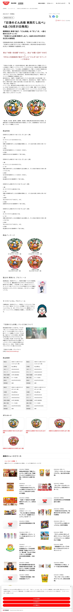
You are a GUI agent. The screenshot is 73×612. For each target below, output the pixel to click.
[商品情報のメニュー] (16, 3)
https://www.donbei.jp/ (12, 351)
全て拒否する (36, 601)
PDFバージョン (63, 20)
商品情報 (13, 3)
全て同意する (36, 605)
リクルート (50, 3)
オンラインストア (60, 3)
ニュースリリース (11, 8)
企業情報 (20, 3)
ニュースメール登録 (10, 461)
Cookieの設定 (36, 598)
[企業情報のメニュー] (23, 3)
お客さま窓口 (41, 3)
